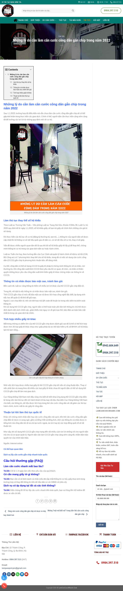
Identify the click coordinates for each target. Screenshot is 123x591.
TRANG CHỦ (23, 20)
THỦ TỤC (62, 20)
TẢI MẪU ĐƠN (75, 20)
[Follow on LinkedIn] (22, 574)
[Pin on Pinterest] (50, 501)
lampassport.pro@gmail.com (14, 568)
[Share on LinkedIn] (55, 501)
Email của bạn (101, 485)
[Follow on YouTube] (26, 574)
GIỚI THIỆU (35, 20)
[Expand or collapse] (30, 70)
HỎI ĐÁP (96, 20)
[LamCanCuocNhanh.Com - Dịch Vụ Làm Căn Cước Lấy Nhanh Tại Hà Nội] (10, 10)
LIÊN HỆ (106, 20)
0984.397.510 (110, 352)
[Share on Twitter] (42, 501)
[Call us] (18, 574)
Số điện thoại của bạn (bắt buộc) (107, 495)
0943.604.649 (110, 345)
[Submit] (73, 11)
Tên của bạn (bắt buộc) (104, 476)
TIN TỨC (87, 20)
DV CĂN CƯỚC (49, 20)
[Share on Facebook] (38, 501)
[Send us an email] (13, 574)
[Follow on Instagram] (9, 574)
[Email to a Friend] (46, 501)
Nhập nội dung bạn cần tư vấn (106, 504)
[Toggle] (118, 377)
